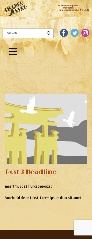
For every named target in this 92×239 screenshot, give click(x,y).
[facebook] (64, 33)
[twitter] (75, 33)
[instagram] (85, 33)
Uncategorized (41, 186)
